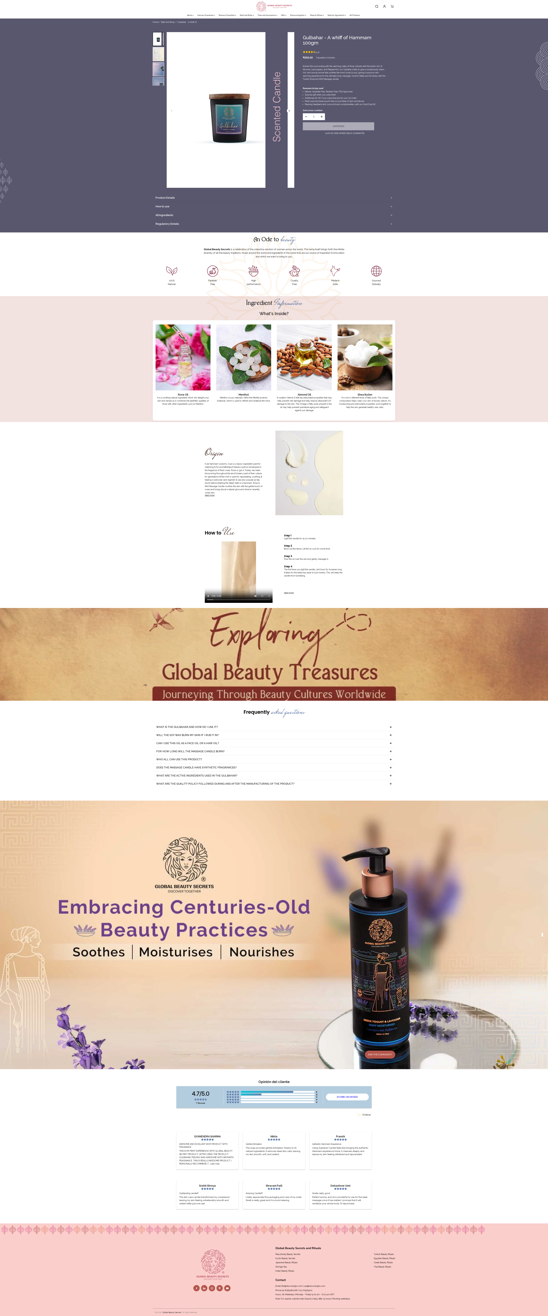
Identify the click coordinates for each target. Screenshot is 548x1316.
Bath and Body (246, 15)
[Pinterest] (219, 1288)
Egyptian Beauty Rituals (384, 1258)
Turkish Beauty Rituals (384, 1254)
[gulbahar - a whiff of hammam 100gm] (230, 110)
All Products (354, 15)
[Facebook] (196, 1288)
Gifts (283, 15)
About (190, 15)
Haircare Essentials (205, 15)
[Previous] (172, 110)
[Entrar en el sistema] (384, 6)
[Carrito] (392, 6)
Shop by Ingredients (336, 15)
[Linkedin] (204, 1288)
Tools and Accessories (267, 15)
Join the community (380, 1054)
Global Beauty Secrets (171, 1312)
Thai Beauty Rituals (382, 1267)
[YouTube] (227, 1288)
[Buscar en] (377, 6)
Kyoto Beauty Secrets (285, 1258)
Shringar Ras (281, 1267)
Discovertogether (297, 15)
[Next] (289, 110)
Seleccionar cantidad (312, 110)
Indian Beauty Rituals (284, 1271)
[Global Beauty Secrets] (274, 6)
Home (155, 22)
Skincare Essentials (227, 15)
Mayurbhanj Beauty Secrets (287, 1254)
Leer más (214, 1163)
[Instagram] (212, 1288)
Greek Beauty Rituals (383, 1262)
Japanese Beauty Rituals (286, 1262)
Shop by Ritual (316, 15)
